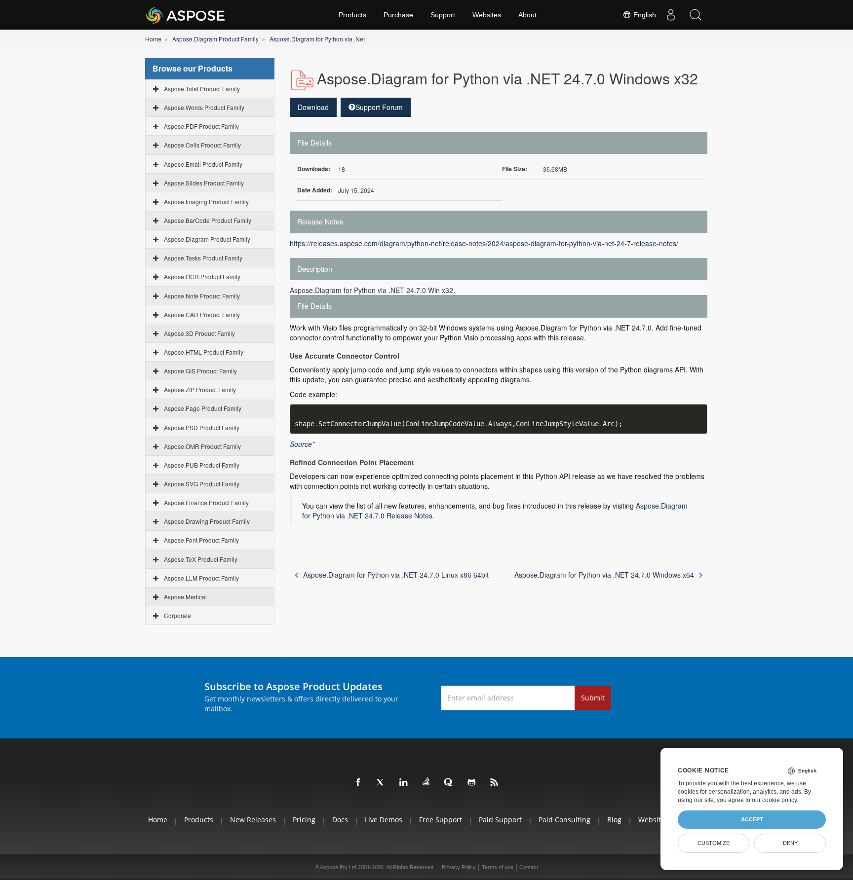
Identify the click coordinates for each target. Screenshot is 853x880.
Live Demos (383, 819)
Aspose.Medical (185, 596)
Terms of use (497, 867)
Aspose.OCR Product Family (202, 276)
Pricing (304, 819)
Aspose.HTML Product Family (203, 352)
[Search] (695, 15)
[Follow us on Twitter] (381, 782)
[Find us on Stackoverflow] (426, 781)
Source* (302, 444)
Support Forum (379, 107)
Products (352, 15)
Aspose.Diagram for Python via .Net (317, 39)
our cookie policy (774, 800)
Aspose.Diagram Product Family (215, 39)
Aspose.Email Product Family (203, 164)
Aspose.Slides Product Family (204, 183)
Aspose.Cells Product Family (202, 145)
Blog (614, 819)
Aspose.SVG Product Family (201, 483)
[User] (671, 15)
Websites (486, 15)
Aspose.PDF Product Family (201, 126)
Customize (714, 843)
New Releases (253, 819)
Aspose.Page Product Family (202, 408)
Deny (790, 843)
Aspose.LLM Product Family (201, 578)
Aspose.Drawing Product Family (207, 521)
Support (442, 15)
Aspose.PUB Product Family (201, 465)
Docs (340, 819)
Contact (528, 867)
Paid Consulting (564, 819)
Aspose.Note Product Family (202, 296)
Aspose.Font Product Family (201, 540)
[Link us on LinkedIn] (403, 782)
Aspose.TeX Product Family (200, 559)
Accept (752, 819)
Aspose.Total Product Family (202, 88)
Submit (593, 697)
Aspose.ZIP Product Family (200, 389)
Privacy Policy (459, 867)
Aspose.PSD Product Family (201, 427)
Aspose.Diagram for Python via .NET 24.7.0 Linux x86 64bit (396, 575)
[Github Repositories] (471, 782)
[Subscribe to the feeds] (494, 782)
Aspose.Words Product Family (204, 107)
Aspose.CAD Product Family (202, 314)
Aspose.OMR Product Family (202, 446)
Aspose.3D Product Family (199, 333)
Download (313, 107)
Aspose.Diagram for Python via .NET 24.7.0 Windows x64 (604, 575)
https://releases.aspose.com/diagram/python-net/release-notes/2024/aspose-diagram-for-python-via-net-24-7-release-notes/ (484, 243)
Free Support (440, 819)
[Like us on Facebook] (358, 782)
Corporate (177, 615)
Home (153, 39)
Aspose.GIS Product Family (200, 371)
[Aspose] (186, 14)
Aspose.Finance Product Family (206, 502)
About (527, 15)
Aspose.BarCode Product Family (207, 220)
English (643, 15)
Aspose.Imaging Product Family (206, 201)
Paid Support (500, 819)
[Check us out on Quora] (449, 782)
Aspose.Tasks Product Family (203, 258)
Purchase (398, 15)
